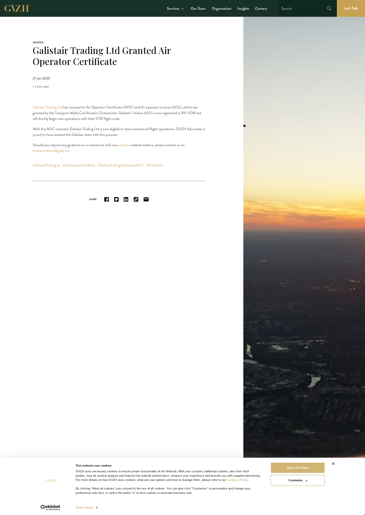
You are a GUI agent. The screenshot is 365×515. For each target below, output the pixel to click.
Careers (261, 8)
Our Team (198, 8)
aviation (123, 145)
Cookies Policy (237, 479)
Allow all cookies (297, 467)
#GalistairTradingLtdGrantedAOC (121, 165)
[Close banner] (333, 463)
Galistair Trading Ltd (47, 107)
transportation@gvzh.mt (51, 150)
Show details (84, 507)
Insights (243, 8)
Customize (295, 480)
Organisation (221, 8)
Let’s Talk (351, 8)
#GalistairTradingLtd (47, 165)
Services (173, 8)
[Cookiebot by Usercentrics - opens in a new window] (50, 507)
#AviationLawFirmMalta (79, 165)
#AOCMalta (154, 165)
